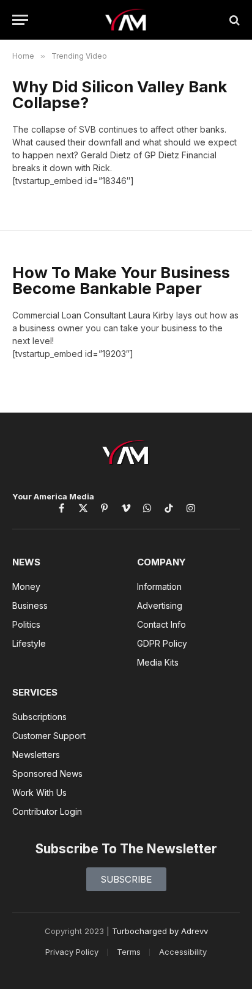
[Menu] (20, 20)
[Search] (233, 20)
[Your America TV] (126, 20)
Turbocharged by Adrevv (160, 931)
